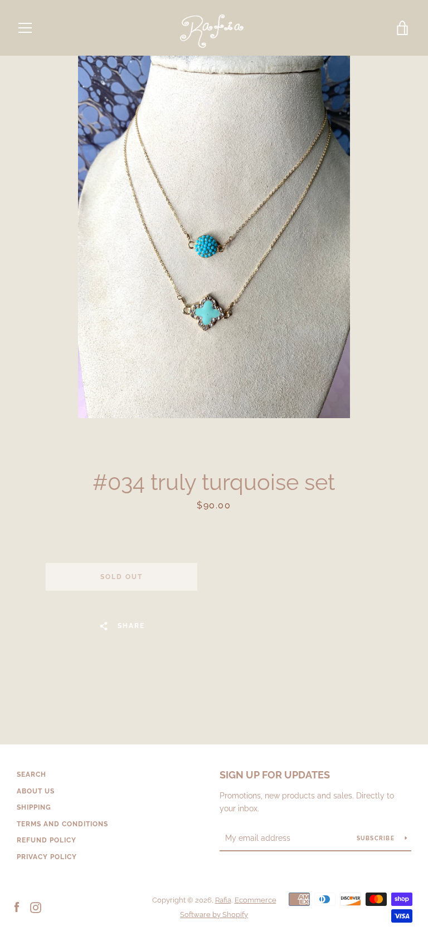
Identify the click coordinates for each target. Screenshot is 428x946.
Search (31, 774)
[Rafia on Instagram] (35, 906)
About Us (36, 791)
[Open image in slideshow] (214, 237)
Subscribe (377, 838)
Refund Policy (46, 840)
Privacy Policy (47, 857)
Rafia (223, 900)
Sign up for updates (275, 775)
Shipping (34, 807)
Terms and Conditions (62, 824)
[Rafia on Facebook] (16, 906)
